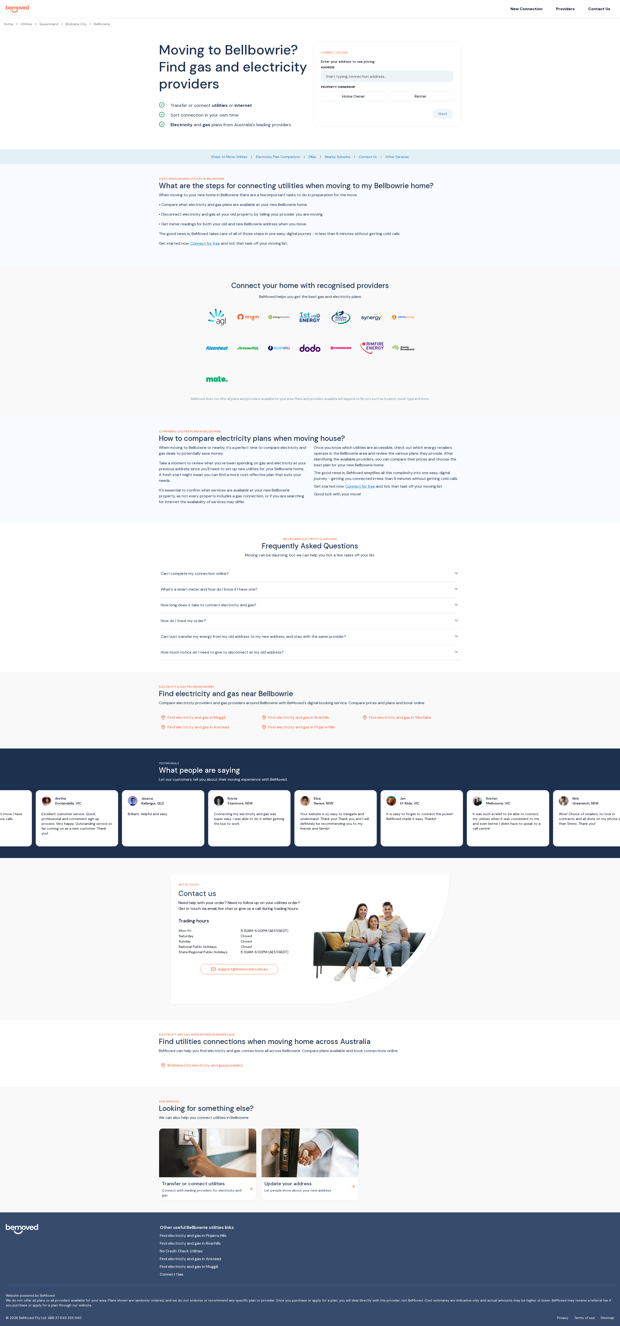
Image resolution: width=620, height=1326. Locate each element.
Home (8, 24)
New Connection (526, 8)
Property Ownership (338, 87)
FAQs (312, 157)
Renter (420, 96)
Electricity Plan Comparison (278, 157)
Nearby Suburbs (337, 157)
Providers (565, 8)
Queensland (48, 24)
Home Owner (353, 96)
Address (327, 67)
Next (442, 113)
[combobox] (384, 76)
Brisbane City (76, 24)
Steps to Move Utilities (229, 157)
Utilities (26, 24)
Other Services (397, 157)
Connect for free (205, 243)
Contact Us (599, 8)
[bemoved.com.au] (79, 1229)
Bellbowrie (102, 24)
